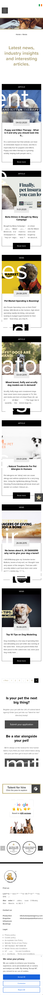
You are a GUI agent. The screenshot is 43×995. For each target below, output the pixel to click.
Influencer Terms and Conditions (17, 951)
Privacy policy (10, 935)
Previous (2, 848)
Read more (21, 162)
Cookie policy (10, 938)
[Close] (41, 956)
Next (40, 848)
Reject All (21, 990)
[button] (21, 808)
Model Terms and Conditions (16, 948)
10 (32, 680)
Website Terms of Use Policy (16, 943)
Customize (21, 983)
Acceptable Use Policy (14, 940)
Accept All (21, 977)
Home (18, 34)
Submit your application (21, 724)
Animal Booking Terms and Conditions (20, 954)
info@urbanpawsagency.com (31, 916)
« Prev (5, 680)
